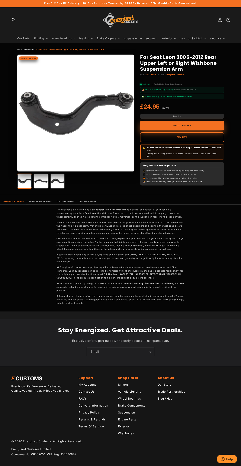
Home (19, 49)
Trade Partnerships (171, 391)
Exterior (124, 426)
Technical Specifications (40, 201)
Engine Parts (127, 419)
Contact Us (87, 391)
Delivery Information (93, 405)
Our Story (164, 384)
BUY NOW (182, 137)
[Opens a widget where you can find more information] (227, 459)
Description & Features (13, 201)
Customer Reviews (87, 201)
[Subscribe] (150, 351)
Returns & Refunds (92, 419)
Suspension (126, 412)
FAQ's (83, 398)
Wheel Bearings (129, 398)
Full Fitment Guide (65, 201)
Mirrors (123, 384)
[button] (13, 20)
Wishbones (29, 49)
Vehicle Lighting (129, 391)
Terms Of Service (91, 426)
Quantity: (177, 116)
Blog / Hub (165, 398)
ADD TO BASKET (182, 125)
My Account (87, 384)
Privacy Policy (89, 412)
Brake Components (132, 405)
